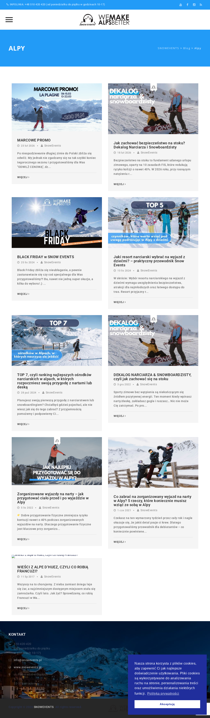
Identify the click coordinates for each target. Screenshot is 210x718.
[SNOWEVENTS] (105, 20)
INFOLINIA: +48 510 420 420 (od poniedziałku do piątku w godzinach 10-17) (57, 4)
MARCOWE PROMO (34, 140)
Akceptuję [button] (167, 704)
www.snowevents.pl (27, 667)
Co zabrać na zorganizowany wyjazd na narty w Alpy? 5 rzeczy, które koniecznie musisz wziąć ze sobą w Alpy (152, 500)
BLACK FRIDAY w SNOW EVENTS (45, 257)
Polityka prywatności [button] (163, 693)
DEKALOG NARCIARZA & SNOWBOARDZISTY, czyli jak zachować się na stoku (153, 377)
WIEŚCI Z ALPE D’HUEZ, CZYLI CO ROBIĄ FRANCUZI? (52, 569)
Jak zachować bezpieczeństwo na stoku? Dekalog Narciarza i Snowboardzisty (149, 145)
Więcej (22, 177)
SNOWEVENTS (44, 707)
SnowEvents (52, 145)
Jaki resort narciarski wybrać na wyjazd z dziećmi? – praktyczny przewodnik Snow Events (149, 261)
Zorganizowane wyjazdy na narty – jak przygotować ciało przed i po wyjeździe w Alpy (53, 498)
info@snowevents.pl (28, 660)
